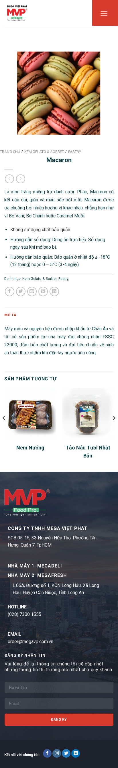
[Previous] (4, 429)
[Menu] (104, 15)
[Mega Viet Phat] (17, 13)
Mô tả (10, 315)
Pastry (63, 278)
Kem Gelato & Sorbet (39, 278)
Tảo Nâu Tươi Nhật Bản (88, 452)
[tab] (59, 315)
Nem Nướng (30, 448)
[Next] (114, 429)
